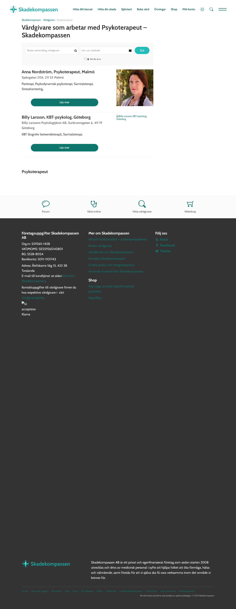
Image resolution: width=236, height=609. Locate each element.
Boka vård (143, 9)
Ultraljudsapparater (187, 591)
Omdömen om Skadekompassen (111, 252)
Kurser (75, 591)
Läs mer (64, 102)
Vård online (94, 211)
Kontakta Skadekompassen (106, 258)
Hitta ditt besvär (83, 9)
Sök (142, 50)
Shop (174, 9)
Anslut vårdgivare (100, 246)
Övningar (160, 9)
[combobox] (52, 50)
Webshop (190, 211)
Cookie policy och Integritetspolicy (111, 265)
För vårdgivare (87, 591)
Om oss (25, 591)
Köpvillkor (95, 298)
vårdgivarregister (33, 298)
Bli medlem (57, 591)
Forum (46, 211)
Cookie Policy (151, 591)
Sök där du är (95, 59)
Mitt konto (188, 9)
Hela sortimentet (168, 591)
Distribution (111, 591)
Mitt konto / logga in (39, 591)
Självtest (126, 9)
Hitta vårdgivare (142, 211)
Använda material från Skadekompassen (115, 271)
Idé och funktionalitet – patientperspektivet (117, 239)
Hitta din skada (107, 9)
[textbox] (52, 50)
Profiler (100, 591)
